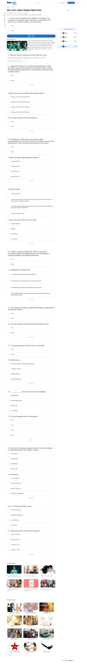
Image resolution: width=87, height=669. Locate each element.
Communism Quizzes (15, 651)
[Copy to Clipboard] (5, 25)
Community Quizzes (30, 613)
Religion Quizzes (15, 625)
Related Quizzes (11, 563)
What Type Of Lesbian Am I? (47, 575)
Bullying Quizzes (15, 638)
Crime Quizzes (46, 651)
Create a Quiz (71, 2)
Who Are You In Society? (46, 589)
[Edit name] (68, 46)
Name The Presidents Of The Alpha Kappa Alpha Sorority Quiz (14, 576)
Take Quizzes (62, 2)
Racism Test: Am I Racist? (29, 575)
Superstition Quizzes (15, 613)
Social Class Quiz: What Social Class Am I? (14, 590)
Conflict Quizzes (31, 651)
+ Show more (9, 654)
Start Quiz (31, 36)
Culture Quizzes (46, 613)
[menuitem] (62, 3)
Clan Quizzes (31, 638)
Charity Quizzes (46, 638)
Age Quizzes (31, 625)
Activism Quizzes (46, 625)
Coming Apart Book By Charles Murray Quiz (30, 590)
